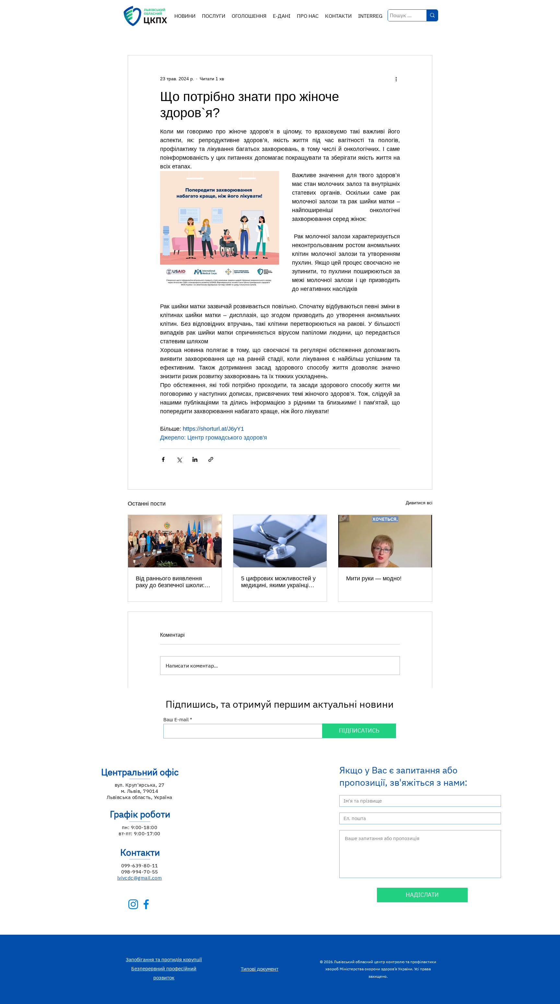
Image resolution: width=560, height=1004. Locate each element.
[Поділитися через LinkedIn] (195, 459)
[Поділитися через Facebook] (163, 459)
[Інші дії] (396, 79)
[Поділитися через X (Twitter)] (179, 459)
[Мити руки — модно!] (385, 541)
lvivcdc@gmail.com (139, 878)
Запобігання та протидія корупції (164, 959)
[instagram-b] (133, 904)
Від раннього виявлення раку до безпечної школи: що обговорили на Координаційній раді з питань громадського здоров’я (170, 582)
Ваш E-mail (176, 719)
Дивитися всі (419, 502)
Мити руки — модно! (374, 578)
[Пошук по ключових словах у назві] (432, 15)
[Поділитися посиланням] (211, 459)
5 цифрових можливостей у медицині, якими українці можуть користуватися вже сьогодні (278, 582)
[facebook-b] (146, 904)
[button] (213, 16)
